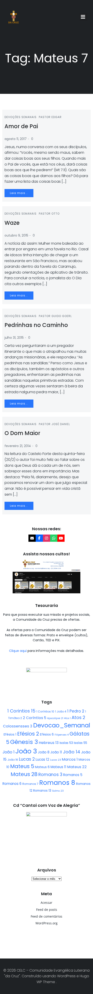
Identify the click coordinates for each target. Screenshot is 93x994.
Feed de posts (46, 909)
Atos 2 (78, 717)
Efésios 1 (10, 734)
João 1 (8, 752)
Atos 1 (67, 718)
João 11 (56, 752)
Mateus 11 (58, 766)
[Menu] (83, 17)
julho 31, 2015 (14, 337)
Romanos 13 (42, 790)
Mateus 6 (42, 767)
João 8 (43, 752)
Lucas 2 (27, 759)
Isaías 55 (80, 743)
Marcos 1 (70, 759)
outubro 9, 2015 (16, 235)
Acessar (46, 902)
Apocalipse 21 (55, 718)
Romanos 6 (11, 783)
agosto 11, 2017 (16, 139)
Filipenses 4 (62, 734)
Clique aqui (18, 650)
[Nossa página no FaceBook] (39, 538)
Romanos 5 (72, 774)
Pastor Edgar (50, 117)
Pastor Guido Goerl (55, 316)
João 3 (26, 751)
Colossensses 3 (17, 726)
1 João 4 (60, 711)
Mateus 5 (22, 766)
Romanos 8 (57, 782)
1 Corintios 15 (21, 711)
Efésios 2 (28, 733)
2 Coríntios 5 (34, 717)
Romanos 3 (50, 775)
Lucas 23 (55, 760)
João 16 (12, 760)
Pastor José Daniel (54, 424)
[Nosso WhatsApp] (53, 538)
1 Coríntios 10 (45, 711)
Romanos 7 (30, 784)
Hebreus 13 (49, 742)
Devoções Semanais (21, 117)
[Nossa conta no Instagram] (46, 538)
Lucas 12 (42, 759)
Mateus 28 (24, 774)
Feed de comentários (46, 916)
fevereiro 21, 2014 (18, 446)
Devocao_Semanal (61, 725)
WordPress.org (46, 923)
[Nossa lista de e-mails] (32, 538)
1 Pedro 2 (75, 711)
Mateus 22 (77, 766)
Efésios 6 (47, 734)
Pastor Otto (49, 213)
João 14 (71, 752)
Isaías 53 (66, 743)
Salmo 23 (58, 791)
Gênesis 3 (24, 742)
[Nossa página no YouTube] (61, 538)
